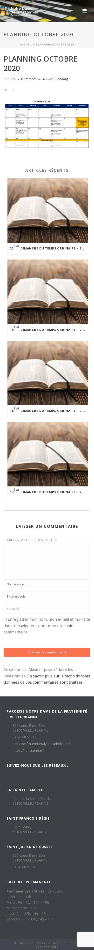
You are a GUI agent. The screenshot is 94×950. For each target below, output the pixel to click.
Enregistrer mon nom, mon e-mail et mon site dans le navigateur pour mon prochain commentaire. (47, 626)
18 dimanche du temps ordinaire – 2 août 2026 (49, 410)
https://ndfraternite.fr (29, 750)
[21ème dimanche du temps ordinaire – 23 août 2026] (47, 210)
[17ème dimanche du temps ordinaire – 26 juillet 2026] (47, 454)
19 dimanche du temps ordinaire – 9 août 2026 (49, 329)
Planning (61, 79)
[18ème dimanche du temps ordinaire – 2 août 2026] (47, 373)
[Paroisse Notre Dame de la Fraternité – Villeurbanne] (19, 11)
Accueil (26, 44)
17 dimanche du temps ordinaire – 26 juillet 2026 (49, 491)
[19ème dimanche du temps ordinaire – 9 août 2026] (47, 292)
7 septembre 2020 (31, 79)
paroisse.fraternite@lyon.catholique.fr (42, 744)
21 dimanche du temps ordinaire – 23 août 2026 (49, 247)
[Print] (26, 89)
